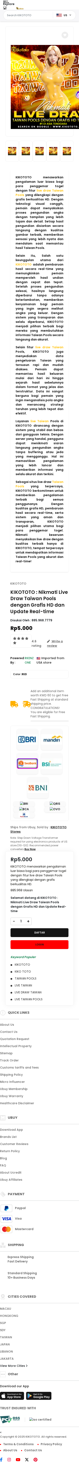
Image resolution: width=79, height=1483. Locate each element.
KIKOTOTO (18, 583)
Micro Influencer (12, 1082)
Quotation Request (14, 1039)
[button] (65, 35)
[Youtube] (20, 1460)
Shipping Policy (11, 1075)
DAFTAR (39, 932)
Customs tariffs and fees (19, 1067)
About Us (7, 1025)
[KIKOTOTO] (20, 8)
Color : (20, 674)
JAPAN (5, 1344)
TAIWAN (6, 1337)
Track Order (9, 1060)
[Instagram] (11, 1460)
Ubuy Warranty (11, 1096)
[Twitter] (29, 1460)
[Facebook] (3, 1460)
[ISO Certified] (38, 1419)
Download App (11, 1130)
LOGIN (39, 944)
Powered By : (17, 660)
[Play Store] (38, 1397)
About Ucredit (10, 1172)
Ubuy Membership (14, 1089)
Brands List (8, 1137)
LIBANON (6, 1351)
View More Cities (13, 1366)
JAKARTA (7, 1359)
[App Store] (12, 1397)
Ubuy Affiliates (11, 1180)
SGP (3, 1323)
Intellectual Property (16, 1046)
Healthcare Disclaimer (17, 1103)
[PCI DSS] (10, 1419)
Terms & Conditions (18, 1444)
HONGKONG (9, 1316)
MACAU (5, 1309)
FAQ (3, 1165)
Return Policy (10, 1151)
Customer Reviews (14, 1144)
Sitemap (6, 1053)
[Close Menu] (4, 9)
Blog (3, 1158)
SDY (2, 1330)
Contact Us (8, 1032)
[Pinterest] (37, 1460)
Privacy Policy (51, 1444)
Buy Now (30, 849)
